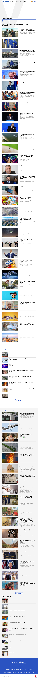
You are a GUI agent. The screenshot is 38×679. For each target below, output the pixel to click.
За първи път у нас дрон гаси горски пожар (17, 610)
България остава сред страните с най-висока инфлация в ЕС (26, 198)
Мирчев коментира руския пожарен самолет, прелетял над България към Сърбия (27, 177)
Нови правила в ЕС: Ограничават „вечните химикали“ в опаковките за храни (27, 324)
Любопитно (25, 1)
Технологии (21, 498)
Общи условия (14, 672)
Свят (21, 1)
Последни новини (9, 410)
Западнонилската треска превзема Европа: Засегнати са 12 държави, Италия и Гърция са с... (27, 145)
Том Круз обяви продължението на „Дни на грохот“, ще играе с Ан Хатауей (21, 629)
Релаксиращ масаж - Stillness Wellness (26, 435)
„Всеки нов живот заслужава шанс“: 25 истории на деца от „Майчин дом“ (27, 476)
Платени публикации (27, 672)
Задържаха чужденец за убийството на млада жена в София (20, 645)
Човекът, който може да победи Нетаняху (26, 114)
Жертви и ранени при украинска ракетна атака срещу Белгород (21, 382)
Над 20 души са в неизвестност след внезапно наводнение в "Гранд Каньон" (27, 541)
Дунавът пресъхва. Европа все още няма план (27, 135)
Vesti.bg (6, 1)
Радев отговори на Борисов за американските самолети (26, 103)
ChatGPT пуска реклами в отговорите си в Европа (27, 187)
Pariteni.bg (21, 669)
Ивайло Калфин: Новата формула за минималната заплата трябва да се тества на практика (27, 166)
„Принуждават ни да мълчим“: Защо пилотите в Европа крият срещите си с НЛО (27, 229)
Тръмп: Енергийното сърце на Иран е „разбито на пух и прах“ (27, 562)
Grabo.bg (17, 669)
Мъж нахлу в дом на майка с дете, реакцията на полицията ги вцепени (22, 388)
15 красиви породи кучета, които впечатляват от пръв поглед (20, 598)
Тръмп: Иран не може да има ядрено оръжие (27, 240)
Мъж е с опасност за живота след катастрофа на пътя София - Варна (21, 352)
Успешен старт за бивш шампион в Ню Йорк (17, 634)
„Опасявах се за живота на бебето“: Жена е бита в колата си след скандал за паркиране (21, 359)
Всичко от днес (19, 400)
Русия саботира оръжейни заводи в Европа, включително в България (27, 124)
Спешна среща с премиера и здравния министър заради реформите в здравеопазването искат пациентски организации (26, 520)
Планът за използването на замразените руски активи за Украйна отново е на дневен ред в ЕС (27, 61)
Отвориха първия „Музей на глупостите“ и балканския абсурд (27, 292)
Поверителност (20, 672)
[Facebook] (19, 673)
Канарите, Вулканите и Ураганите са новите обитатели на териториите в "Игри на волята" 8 (27, 583)
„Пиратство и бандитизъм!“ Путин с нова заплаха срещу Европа (27, 303)
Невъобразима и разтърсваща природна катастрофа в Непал (20, 376)
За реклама (9, 672)
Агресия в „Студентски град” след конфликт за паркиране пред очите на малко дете (22, 652)
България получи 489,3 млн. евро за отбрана (27, 40)
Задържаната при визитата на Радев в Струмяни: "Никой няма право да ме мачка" (27, 508)
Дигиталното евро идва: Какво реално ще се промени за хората (26, 313)
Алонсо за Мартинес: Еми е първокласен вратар (18, 640)
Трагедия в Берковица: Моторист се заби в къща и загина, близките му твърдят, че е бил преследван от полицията (27, 531)
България (17, 1)
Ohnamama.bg (8, 669)
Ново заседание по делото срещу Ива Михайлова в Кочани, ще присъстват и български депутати (27, 551)
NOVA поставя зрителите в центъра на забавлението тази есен (27, 93)
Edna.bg (26, 669)
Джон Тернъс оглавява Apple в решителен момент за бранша (26, 497)
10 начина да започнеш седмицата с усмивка (17, 622)
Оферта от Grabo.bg (22, 436)
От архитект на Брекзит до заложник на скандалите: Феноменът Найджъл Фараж (27, 250)
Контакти (32, 672)
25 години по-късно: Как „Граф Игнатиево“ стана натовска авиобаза (27, 30)
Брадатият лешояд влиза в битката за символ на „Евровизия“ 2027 (27, 156)
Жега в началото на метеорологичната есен (17, 616)
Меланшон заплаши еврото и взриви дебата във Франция (27, 72)
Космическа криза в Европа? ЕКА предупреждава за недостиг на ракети (27, 271)
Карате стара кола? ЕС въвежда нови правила (27, 282)
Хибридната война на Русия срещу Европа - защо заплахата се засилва (27, 51)
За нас (5, 672)
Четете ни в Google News (20, 664)
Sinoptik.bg (13, 669)
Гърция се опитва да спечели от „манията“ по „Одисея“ (26, 572)
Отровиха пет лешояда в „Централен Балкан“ (27, 208)
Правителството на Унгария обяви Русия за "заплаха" (27, 82)
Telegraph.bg (30, 669)
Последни (12, 1)
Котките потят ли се (12, 604)
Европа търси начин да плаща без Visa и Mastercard (27, 261)
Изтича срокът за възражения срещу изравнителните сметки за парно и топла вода (27, 487)
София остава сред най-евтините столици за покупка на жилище (26, 219)
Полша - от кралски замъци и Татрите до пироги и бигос (26, 334)
